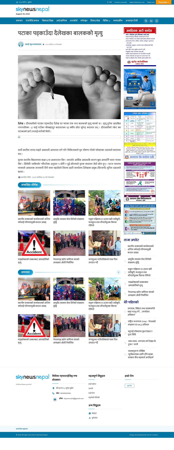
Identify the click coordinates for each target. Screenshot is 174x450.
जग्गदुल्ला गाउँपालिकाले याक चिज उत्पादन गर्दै (103, 261)
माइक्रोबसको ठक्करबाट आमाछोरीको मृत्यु (33, 261)
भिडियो (94, 413)
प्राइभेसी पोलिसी (94, 397)
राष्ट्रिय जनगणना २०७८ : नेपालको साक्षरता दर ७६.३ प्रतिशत (142, 323)
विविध (105, 21)
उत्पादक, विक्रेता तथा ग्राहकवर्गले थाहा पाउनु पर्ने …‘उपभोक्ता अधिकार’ (141, 312)
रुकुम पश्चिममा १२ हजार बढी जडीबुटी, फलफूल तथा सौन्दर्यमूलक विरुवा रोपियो (104, 222)
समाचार (19, 21)
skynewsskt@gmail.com (74, 398)
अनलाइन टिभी (132, 21)
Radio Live (151, 2)
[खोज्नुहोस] (146, 20)
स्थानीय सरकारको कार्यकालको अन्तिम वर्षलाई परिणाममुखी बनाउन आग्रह (34, 220)
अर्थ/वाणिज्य (61, 21)
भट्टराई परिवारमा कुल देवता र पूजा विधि (140, 333)
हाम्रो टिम (92, 393)
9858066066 (65, 393)
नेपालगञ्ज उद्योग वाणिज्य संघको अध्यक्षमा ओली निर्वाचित (66, 261)
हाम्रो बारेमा (92, 384)
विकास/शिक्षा (47, 21)
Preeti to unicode (121, 2)
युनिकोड (94, 418)
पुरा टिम (129, 385)
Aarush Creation (152, 434)
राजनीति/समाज (32, 21)
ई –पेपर (109, 2)
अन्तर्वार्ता (73, 21)
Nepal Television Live (137, 2)
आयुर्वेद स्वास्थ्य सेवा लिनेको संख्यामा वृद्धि (68, 220)
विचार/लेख (95, 21)
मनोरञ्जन (84, 21)
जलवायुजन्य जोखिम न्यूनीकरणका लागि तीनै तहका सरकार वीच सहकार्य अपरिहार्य (140, 354)
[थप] (156, 20)
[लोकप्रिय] (151, 20)
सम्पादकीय (118, 21)
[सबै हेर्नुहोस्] (118, 272)
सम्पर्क (91, 388)
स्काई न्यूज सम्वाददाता (33, 44)
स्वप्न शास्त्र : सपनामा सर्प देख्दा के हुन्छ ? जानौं (142, 343)
